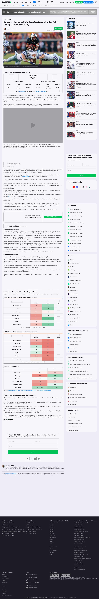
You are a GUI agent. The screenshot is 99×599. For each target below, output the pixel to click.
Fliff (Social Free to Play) (76, 280)
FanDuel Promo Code (79, 543)
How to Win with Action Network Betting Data (81, 374)
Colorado (52, 533)
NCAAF (10, 19)
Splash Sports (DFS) (75, 318)
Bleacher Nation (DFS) (75, 311)
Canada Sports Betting (75, 246)
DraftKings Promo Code (79, 541)
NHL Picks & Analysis (31, 533)
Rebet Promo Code (78, 562)
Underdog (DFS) (74, 290)
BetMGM (72, 266)
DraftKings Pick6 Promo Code (81, 554)
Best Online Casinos (72, 413)
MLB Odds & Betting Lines (8, 533)
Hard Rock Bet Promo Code (80, 550)
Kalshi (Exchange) (74, 283)
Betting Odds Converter (76, 341)
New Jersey (52, 535)
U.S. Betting (72, 205)
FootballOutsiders (26, 390)
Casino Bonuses (71, 417)
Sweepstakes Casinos (73, 430)
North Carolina (53, 550)
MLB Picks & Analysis (31, 531)
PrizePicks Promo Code (79, 569)
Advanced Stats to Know (76, 394)
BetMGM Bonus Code (79, 524)
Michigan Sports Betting (76, 236)
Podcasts (4, 589)
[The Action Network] (7, 2)
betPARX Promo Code (79, 548)
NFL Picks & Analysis (31, 522)
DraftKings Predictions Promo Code (82, 537)
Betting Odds (73, 351)
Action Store (5, 582)
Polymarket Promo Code (79, 529)
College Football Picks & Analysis (33, 527)
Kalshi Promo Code (78, 533)
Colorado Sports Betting (76, 226)
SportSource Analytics (45, 390)
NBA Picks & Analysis (31, 524)
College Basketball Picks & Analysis (34, 529)
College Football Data (14, 390)
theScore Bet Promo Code (80, 546)
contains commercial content (11, 473)
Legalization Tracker (54, 522)
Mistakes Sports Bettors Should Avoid (79, 371)
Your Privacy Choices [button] (7, 595)
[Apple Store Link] (54, 575)
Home (4, 19)
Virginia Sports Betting (75, 229)
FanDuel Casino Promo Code (74, 426)
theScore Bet (73, 276)
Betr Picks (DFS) (74, 304)
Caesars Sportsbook (75, 273)
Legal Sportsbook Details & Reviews (78, 360)
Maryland (52, 529)
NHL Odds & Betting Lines (8, 535)
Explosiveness (73, 404)
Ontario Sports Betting (75, 250)
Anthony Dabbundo (12, 29)
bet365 (72, 259)
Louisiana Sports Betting (76, 216)
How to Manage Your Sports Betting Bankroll (80, 378)
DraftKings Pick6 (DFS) (75, 307)
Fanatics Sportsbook (75, 263)
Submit (33, 452)
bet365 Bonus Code (78, 527)
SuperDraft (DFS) (74, 321)
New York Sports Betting (76, 212)
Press (3, 584)
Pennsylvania (53, 537)
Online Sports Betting (75, 209)
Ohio (51, 543)
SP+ (32, 390)
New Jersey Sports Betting (76, 233)
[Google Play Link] (65, 575)
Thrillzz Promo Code (78, 567)
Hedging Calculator (74, 344)
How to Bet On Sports (75, 357)
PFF (9, 196)
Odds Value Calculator (75, 337)
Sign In (96, 2)
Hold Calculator (74, 348)
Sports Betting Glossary (75, 367)
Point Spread (73, 387)
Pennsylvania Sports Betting (77, 222)
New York (52, 524)
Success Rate (25, 176)
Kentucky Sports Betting (76, 243)
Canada (51, 554)
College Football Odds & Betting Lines (10, 527)
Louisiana (52, 527)
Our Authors (4, 576)
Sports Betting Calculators (78, 330)
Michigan (52, 541)
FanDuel (72, 324)
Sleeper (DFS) (73, 300)
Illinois (51, 539)
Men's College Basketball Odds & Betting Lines (13, 529)
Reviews (71, 256)
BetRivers (72, 287)
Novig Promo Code (78, 535)
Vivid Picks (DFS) (74, 314)
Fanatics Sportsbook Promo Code (82, 522)
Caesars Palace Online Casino (75, 423)
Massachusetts (53, 546)
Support (3, 586)
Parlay (71, 390)
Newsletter (4, 591)
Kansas (51, 548)
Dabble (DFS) (73, 297)
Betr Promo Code (78, 560)
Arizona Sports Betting (75, 240)
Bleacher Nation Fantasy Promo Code (82, 558)
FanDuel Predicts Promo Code (81, 531)
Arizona (51, 531)
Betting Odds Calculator (76, 334)
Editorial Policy (5, 578)
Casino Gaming (74, 410)
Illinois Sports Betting (75, 219)
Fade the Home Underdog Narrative (78, 397)
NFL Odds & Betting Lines (8, 522)
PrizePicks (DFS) (74, 294)
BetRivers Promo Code (79, 552)
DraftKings (22, 91)
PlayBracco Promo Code (79, 565)
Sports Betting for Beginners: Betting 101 (80, 364)
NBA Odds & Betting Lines (8, 524)
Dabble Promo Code (78, 556)
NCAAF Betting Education (77, 383)
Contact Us (4, 593)
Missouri (52, 552)
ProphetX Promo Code (79, 539)
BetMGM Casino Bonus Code (74, 420)
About (3, 574)
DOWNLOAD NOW (52, 217)
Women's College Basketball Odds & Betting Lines (13, 531)
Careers (3, 580)
